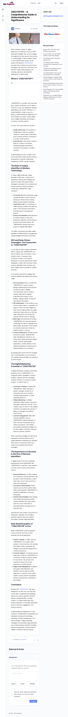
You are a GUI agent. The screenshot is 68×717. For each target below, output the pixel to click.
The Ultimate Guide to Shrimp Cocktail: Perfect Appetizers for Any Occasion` (52, 64)
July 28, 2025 (34, 28)
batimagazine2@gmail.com (53, 16)
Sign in (62, 3)
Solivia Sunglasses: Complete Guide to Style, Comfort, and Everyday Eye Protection (53, 79)
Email (23, 684)
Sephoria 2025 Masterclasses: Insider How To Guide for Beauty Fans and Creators (53, 85)
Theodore (17, 28)
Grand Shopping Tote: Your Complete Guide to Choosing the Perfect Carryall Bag (53, 91)
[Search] (55, 3)
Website (32, 684)
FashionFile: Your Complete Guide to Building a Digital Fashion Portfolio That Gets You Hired (52, 97)
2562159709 (28, 63)
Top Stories (23, 639)
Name (14, 684)
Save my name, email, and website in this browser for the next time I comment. (25, 694)
